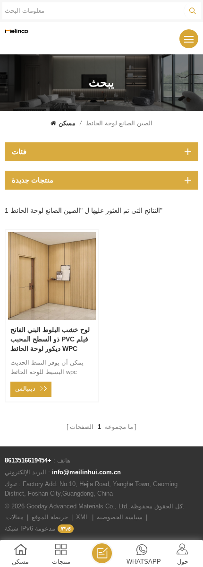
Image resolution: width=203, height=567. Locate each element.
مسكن (67, 123)
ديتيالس (25, 388)
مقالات (15, 517)
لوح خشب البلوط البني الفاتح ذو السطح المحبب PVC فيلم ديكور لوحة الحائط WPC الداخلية (50, 339)
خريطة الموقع (50, 517)
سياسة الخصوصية (120, 517)
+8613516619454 (28, 460)
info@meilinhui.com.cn (86, 472)
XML (82, 517)
